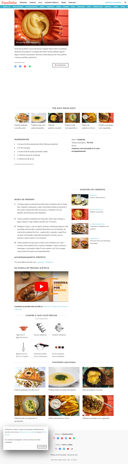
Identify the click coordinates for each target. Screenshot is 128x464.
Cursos (32, 2)
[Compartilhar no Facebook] (20, 66)
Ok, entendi (42, 446)
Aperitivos (108, 7)
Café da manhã (97, 7)
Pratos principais (18, 7)
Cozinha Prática (51, 2)
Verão (89, 7)
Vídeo (63, 2)
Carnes (123, 7)
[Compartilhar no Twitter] (15, 66)
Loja (40, 2)
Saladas (116, 7)
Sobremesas (81, 7)
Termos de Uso (72, 455)
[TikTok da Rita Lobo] (72, 449)
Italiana (58, 7)
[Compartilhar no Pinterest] (25, 66)
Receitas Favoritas (113, 2)
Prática (42, 7)
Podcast (72, 2)
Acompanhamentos (32, 7)
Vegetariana (50, 7)
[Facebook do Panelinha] (58, 438)
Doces (73, 7)
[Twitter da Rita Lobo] (64, 449)
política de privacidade (27, 432)
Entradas (66, 7)
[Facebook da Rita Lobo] (60, 449)
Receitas (23, 2)
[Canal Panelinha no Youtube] (70, 438)
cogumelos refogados (44, 262)
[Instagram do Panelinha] (54, 438)
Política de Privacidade (58, 455)
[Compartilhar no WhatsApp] (29, 66)
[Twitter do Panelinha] (66, 438)
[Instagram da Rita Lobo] (56, 449)
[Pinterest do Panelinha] (62, 438)
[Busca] (125, 2)
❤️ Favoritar (60, 65)
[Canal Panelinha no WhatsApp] (74, 438)
